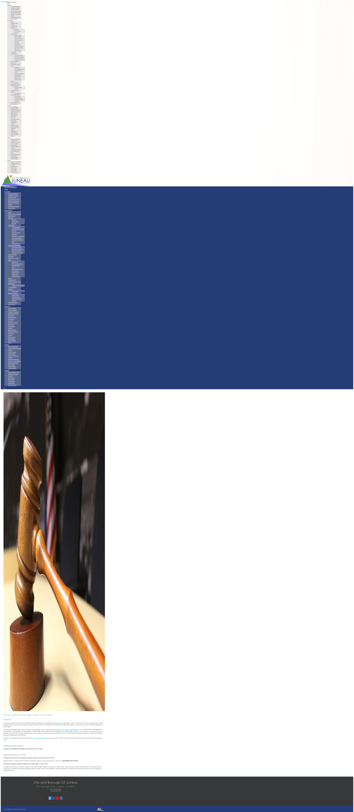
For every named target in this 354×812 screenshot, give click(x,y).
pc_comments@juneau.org (41, 738)
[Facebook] (53, 798)
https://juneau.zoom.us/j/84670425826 (67, 729)
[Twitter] (50, 798)
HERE (5, 740)
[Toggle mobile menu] (1, 184)
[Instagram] (61, 798)
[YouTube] (57, 798)
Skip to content (5, 1)
